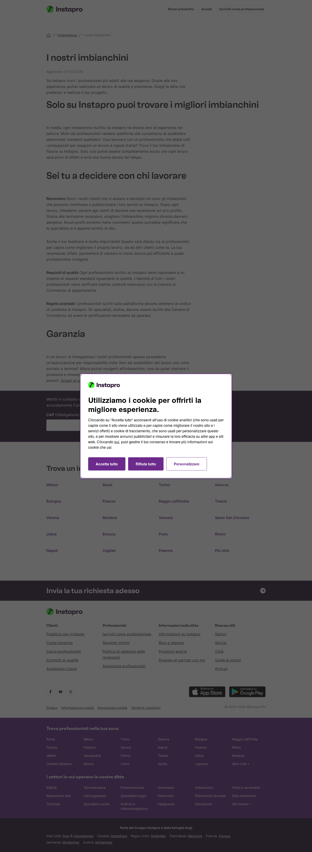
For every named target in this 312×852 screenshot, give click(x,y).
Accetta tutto (107, 463)
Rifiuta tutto (146, 463)
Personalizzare (186, 463)
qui (116, 441)
